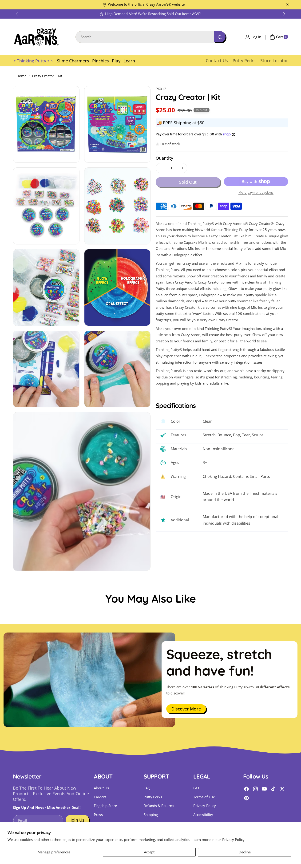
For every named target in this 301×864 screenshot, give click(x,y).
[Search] (220, 36)
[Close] (287, 4)
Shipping (151, 814)
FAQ (147, 788)
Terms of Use (204, 797)
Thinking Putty (31, 61)
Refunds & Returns (159, 805)
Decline (245, 852)
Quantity (164, 158)
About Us (101, 788)
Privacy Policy (204, 805)
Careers (100, 797)
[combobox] (150, 37)
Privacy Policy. (234, 839)
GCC (196, 788)
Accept (149, 852)
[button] (17, 14)
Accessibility (203, 814)
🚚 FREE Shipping (174, 123)
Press (98, 814)
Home (21, 75)
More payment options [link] (255, 192)
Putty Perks (153, 797)
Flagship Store (105, 805)
